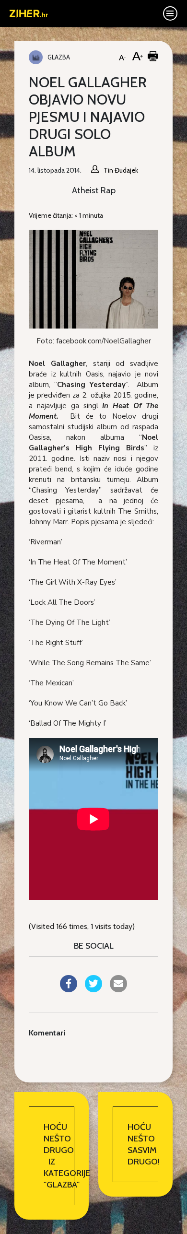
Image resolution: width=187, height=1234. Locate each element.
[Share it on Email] (118, 989)
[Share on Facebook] (68, 989)
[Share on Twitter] (93, 989)
